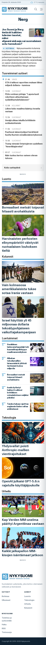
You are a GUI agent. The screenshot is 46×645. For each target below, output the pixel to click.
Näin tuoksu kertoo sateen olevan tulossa (21, 156)
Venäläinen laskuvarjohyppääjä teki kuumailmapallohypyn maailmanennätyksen (18, 348)
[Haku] (36, 9)
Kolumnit (28, 608)
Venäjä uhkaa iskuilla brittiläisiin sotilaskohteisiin (20, 121)
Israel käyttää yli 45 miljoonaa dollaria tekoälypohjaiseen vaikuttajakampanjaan (19, 326)
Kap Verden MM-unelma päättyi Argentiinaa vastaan (23, 522)
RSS (4, 628)
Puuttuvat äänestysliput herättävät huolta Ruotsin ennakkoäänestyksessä (23, 133)
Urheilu (27, 604)
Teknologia (29, 600)
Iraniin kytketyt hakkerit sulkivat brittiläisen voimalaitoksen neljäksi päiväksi (17, 392)
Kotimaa (5, 596)
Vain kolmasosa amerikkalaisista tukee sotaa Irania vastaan (19, 289)
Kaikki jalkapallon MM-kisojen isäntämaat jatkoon (22, 553)
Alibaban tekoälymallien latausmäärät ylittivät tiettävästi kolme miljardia (17, 363)
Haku (4, 624)
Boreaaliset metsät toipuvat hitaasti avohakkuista (23, 209)
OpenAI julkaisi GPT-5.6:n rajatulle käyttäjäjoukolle (20, 483)
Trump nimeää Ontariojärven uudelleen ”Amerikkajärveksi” (24, 145)
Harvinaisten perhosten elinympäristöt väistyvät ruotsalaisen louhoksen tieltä (20, 244)
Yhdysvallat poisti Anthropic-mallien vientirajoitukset (15, 450)
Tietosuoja (7, 632)
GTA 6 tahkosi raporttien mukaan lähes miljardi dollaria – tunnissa (23, 84)
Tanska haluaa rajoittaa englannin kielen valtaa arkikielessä (17, 406)
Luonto (27, 596)
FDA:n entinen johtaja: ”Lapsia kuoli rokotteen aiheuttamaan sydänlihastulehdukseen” (22, 97)
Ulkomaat (6, 600)
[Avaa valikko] (41, 9)
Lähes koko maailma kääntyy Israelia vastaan (22, 110)
